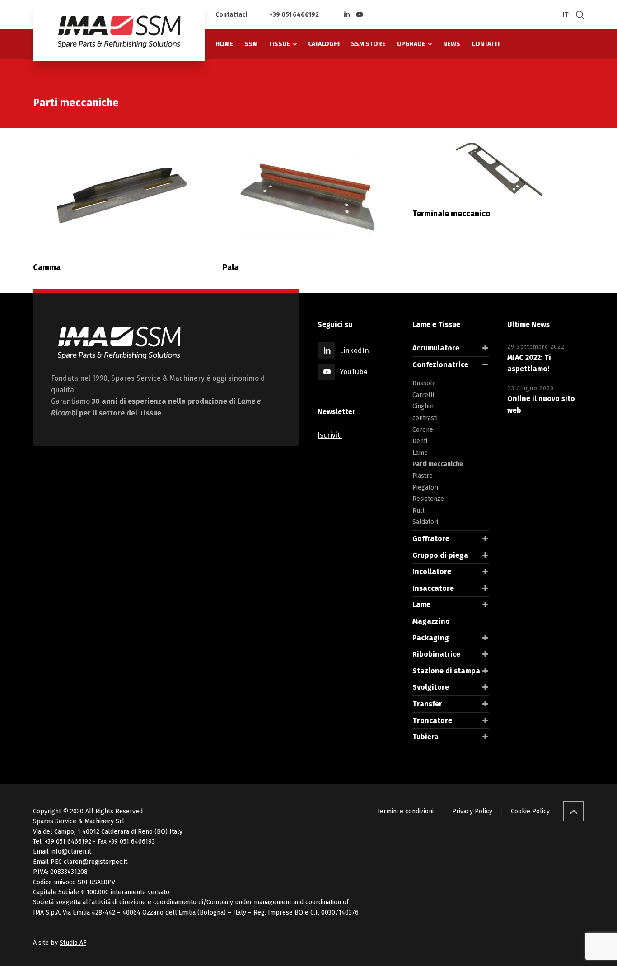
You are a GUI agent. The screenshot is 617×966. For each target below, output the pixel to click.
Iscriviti (330, 435)
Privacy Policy (472, 811)
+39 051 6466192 (294, 15)
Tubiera (425, 737)
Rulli (419, 510)
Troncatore (432, 720)
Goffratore (430, 538)
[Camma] (119, 197)
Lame (420, 453)
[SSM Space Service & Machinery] (119, 30)
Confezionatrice (440, 364)
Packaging (430, 638)
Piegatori (425, 487)
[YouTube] (360, 15)
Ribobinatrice (436, 654)
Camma (47, 267)
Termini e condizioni (405, 811)
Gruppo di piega (440, 555)
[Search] (578, 14)
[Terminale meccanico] (498, 170)
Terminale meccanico (451, 214)
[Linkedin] (347, 15)
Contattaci (231, 15)
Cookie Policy (530, 811)
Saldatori (425, 522)
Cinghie (422, 406)
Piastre (422, 476)
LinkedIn (354, 350)
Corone (422, 430)
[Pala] (308, 197)
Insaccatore (433, 588)
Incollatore (431, 571)
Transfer (427, 704)
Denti (419, 441)
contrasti (425, 418)
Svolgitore (430, 687)
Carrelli (423, 395)
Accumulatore (435, 348)
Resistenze (428, 499)
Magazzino (431, 621)
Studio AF (73, 943)
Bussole (424, 383)
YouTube (354, 372)
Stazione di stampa (446, 671)
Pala (230, 267)
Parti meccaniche (437, 464)
